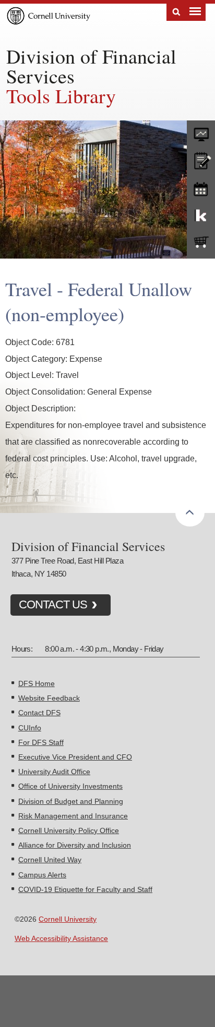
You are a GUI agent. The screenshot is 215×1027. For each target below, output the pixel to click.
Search (176, 12)
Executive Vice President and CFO (75, 757)
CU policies (201, 159)
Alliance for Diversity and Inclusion (74, 845)
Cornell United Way (49, 859)
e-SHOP (201, 242)
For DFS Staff (41, 742)
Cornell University (68, 919)
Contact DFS (39, 712)
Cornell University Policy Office (68, 830)
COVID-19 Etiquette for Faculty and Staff (85, 889)
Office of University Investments (70, 786)
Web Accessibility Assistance (61, 938)
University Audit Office (54, 771)
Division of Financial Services (91, 66)
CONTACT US (53, 604)
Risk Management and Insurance (73, 816)
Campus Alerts (42, 875)
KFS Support (201, 214)
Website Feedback (49, 698)
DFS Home (36, 683)
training (201, 187)
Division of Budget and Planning (70, 801)
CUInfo (29, 728)
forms (201, 131)
